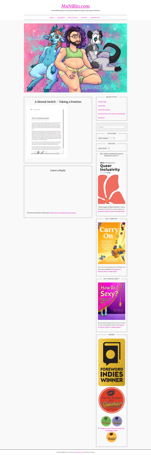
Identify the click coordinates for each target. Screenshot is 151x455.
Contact (84, 17)
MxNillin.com (75, 6)
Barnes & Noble (109, 211)
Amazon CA (101, 211)
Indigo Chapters (116, 327)
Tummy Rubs (101, 105)
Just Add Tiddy (102, 101)
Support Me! (95, 17)
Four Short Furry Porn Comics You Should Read (111, 113)
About (52, 17)
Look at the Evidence (104, 109)
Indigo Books (121, 211)
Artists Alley (73, 17)
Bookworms (101, 117)
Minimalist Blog (80, 452)
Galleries (61, 17)
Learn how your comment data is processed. (63, 213)
